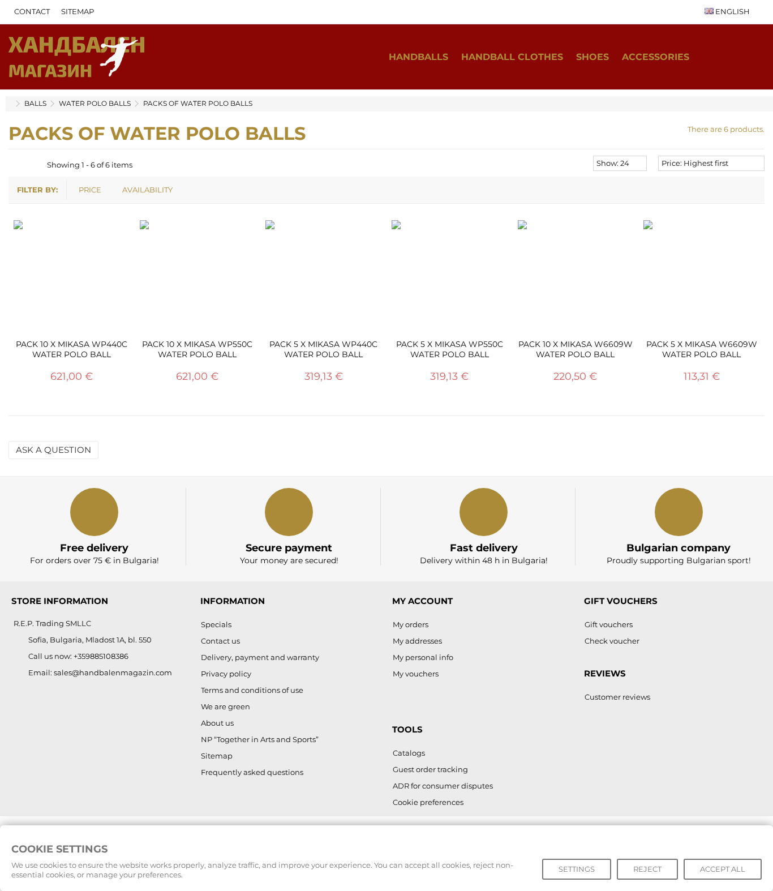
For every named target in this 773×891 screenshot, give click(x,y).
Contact (32, 11)
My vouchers (416, 673)
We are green (225, 706)
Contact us (220, 640)
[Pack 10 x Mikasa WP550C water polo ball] (198, 278)
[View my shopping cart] (729, 57)
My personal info (423, 657)
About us (217, 722)
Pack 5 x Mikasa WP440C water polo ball (323, 349)
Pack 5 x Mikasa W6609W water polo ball (701, 349)
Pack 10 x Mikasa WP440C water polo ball (71, 349)
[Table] (37, 165)
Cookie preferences (428, 802)
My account (422, 601)
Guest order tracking (430, 769)
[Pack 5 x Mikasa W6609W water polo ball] (701, 278)
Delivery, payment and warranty (260, 657)
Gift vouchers (609, 624)
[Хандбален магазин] (76, 56)
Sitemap (77, 11)
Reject (647, 868)
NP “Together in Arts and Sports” (260, 739)
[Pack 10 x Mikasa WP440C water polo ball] (72, 278)
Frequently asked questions (252, 772)
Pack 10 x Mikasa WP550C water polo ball (197, 349)
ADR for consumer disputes (443, 785)
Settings (577, 868)
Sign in (753, 57)
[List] (26, 165)
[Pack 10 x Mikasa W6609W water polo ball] (576, 278)
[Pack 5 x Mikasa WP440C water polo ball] (323, 278)
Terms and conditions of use (252, 690)
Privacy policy (226, 673)
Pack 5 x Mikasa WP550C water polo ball (449, 349)
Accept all (722, 868)
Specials (216, 624)
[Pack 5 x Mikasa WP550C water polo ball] (450, 278)
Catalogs (409, 752)
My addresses (417, 640)
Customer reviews (617, 696)
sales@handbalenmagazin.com (113, 672)
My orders (410, 624)
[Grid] (15, 165)
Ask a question (53, 449)
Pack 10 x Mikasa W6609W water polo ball (575, 349)
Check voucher (612, 640)
